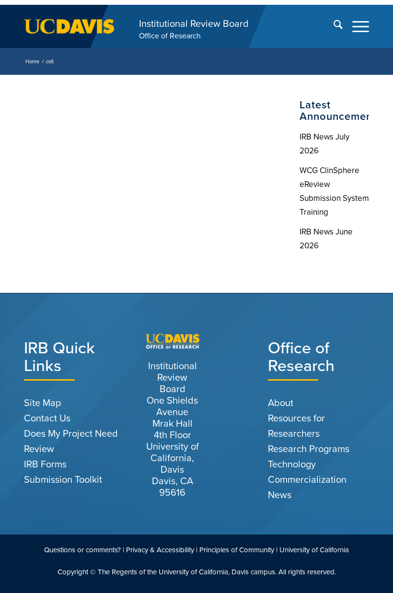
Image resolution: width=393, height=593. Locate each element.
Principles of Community (236, 550)
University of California (314, 550)
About (280, 402)
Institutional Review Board (194, 23)
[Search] (333, 26)
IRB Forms (45, 464)
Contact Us (47, 418)
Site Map (42, 402)
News (279, 495)
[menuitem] (333, 26)
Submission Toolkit (63, 479)
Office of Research (170, 35)
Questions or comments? (82, 550)
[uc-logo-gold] (69, 26)
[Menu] (356, 26)
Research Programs (308, 449)
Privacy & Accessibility (160, 550)
